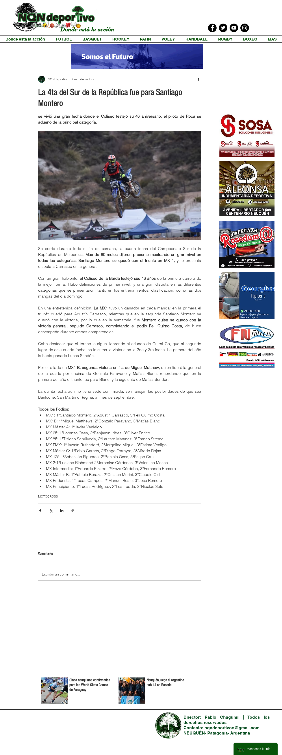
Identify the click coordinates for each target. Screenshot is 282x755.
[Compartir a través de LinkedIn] (62, 511)
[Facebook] (212, 28)
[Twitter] (223, 28)
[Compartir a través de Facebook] (40, 511)
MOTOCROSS (48, 496)
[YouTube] (234, 28)
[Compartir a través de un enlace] (72, 511)
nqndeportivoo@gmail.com (232, 727)
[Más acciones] (198, 79)
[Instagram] (244, 28)
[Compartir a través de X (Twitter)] (51, 511)
